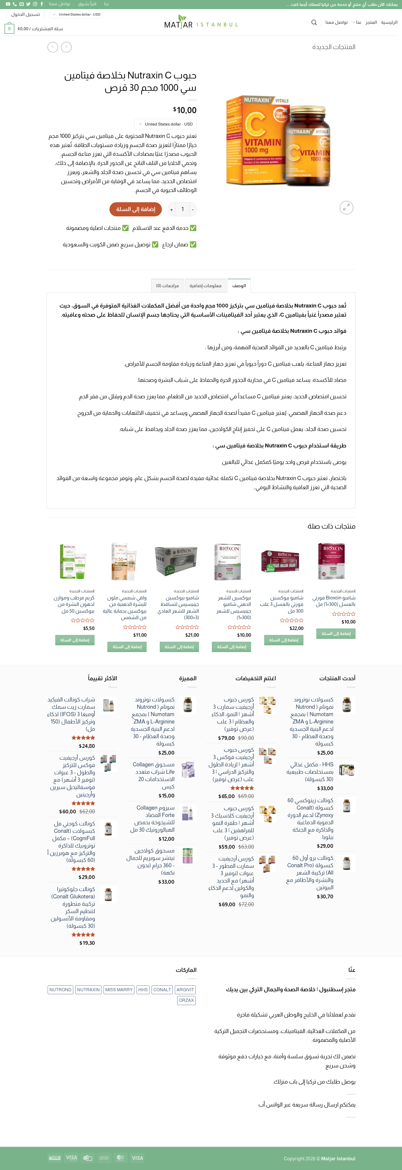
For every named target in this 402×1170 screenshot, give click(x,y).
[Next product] (66, 47)
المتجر (371, 22)
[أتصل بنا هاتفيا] (14, 4)
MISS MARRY (119, 989)
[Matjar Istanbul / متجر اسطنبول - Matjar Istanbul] (201, 22)
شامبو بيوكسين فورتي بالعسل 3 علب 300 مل (281, 604)
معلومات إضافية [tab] (206, 285)
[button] (25, 14)
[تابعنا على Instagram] (35, 4)
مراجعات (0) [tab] (167, 285)
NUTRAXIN (88, 989)
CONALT (162, 989)
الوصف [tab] (239, 285)
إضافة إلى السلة (135, 209)
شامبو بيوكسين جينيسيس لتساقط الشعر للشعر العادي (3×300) (178, 607)
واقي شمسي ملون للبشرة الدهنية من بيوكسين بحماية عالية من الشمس (125, 607)
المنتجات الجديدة (334, 47)
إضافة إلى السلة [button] (336, 633)
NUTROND (60, 989)
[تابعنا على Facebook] (41, 4)
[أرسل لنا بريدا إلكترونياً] (21, 4)
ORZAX (186, 1000)
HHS (143, 989)
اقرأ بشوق (87, 3)
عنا (106, 3)
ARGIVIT (185, 989)
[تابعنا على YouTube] (8, 4)
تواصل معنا (59, 3)
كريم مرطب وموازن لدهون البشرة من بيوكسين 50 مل (74, 604)
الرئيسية (389, 22)
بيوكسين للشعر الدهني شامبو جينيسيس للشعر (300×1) (233, 607)
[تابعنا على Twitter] (28, 4)
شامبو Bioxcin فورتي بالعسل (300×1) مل (334, 601)
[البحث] (314, 22)
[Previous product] (52, 47)
